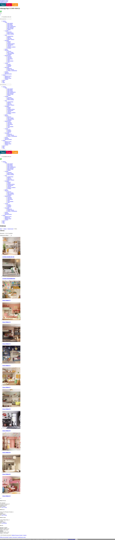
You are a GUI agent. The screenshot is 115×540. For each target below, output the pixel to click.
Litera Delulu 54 (6, 322)
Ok (76, 539)
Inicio (1, 228)
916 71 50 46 (4, 515)
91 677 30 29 (5, 0)
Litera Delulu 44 (6, 496)
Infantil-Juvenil (10, 228)
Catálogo (5, 228)
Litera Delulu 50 (6, 409)
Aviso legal (15, 537)
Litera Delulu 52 (6, 365)
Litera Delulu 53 (6, 343)
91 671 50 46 (4, 2)
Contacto (24, 535)
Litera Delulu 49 (6, 430)
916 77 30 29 (4, 507)
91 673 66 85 (5, 1)
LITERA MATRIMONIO (8, 278)
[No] (77, 539)
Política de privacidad (4, 537)
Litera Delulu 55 (6, 300)
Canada (1, 1)
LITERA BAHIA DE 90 (8, 257)
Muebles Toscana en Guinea (17, 535)
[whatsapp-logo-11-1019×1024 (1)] (1, 11)
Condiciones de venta (21, 537)
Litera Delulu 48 (6, 452)
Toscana (1, 0)
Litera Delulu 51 (6, 387)
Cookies (10, 537)
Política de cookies (71, 539)
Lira (1, 2)
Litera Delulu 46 (6, 474)
